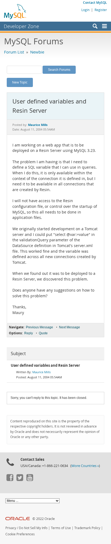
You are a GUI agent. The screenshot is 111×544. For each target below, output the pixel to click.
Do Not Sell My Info (33, 528)
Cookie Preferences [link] (20, 534)
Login (85, 10)
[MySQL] (15, 11)
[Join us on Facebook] (9, 479)
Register (101, 10)
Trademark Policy (87, 528)
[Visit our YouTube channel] (29, 479)
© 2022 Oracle (43, 518)
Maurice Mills (41, 372)
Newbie (37, 52)
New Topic (19, 82)
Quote (43, 333)
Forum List (14, 52)
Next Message (69, 327)
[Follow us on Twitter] (19, 479)
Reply (28, 333)
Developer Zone (21, 26)
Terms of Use (61, 528)
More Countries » (85, 465)
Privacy (10, 528)
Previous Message (39, 327)
